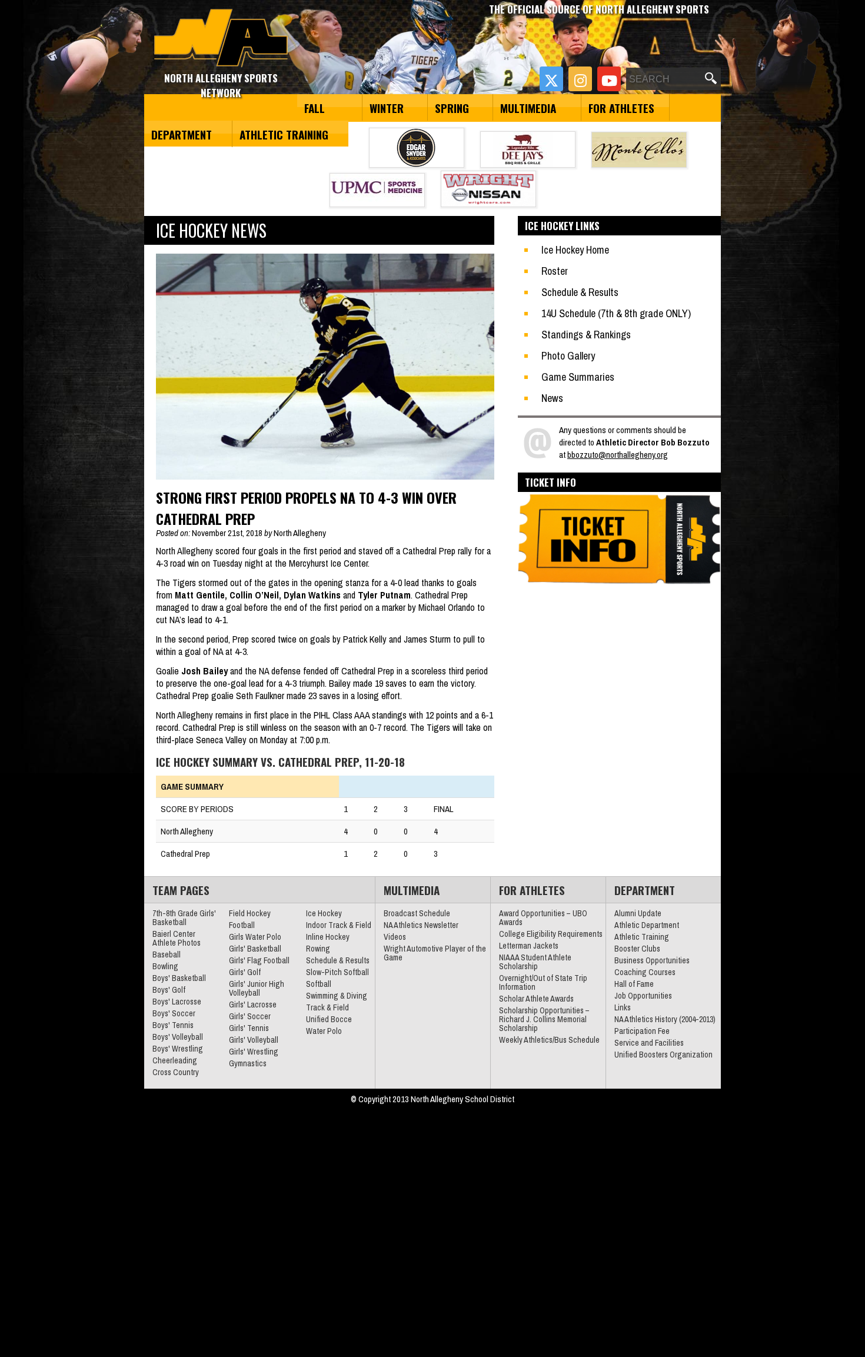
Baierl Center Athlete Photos (176, 938)
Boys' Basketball (179, 978)
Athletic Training (283, 134)
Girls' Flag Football (259, 960)
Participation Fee (642, 1031)
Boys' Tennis (173, 1025)
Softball (318, 984)
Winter (387, 107)
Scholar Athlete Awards (536, 998)
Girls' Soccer (250, 1016)
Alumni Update (637, 913)
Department (181, 134)
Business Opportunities (652, 960)
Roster (554, 271)
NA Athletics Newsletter (421, 925)
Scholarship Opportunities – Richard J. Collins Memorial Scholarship (544, 1019)
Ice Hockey (324, 913)
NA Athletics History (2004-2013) (665, 1019)
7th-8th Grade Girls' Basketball (184, 917)
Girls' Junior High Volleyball (256, 988)
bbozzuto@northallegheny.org (617, 454)
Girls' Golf (245, 972)
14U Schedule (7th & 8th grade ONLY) (616, 313)
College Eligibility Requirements (551, 934)
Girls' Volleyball (253, 1040)
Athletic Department (646, 925)
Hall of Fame (634, 984)
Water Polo (324, 1031)
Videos (395, 937)
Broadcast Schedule (417, 913)
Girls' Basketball (255, 948)
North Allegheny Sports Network (221, 38)
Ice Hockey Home (575, 249)
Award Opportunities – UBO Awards (543, 917)
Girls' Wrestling (253, 1051)
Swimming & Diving (336, 995)
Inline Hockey (328, 937)
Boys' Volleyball (177, 1037)
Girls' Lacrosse (253, 1004)
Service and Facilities (649, 1042)
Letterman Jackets (528, 945)
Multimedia (528, 107)
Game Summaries (577, 377)
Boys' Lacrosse (176, 1001)
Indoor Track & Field (338, 925)
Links (622, 1007)
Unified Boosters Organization (663, 1054)
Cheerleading (174, 1060)
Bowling (165, 966)
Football (242, 925)
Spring (452, 107)
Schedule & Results (579, 292)
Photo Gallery (568, 355)
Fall (314, 107)
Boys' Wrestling (177, 1048)
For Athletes (621, 107)
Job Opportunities (643, 995)
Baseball (166, 954)
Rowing (318, 948)
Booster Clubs (637, 948)
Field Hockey (250, 913)
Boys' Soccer (173, 1013)
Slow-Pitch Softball (337, 972)
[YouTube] (609, 78)
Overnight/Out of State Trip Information (543, 982)
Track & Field (327, 1007)
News (552, 398)
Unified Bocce (329, 1019)
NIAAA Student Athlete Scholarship (535, 962)
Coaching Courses (645, 972)
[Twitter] (551, 78)
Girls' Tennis (249, 1028)
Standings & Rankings (586, 334)
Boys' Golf (168, 990)
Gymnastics (248, 1063)
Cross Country (175, 1072)
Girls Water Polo (255, 937)
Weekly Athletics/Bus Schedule (549, 1040)
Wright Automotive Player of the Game (435, 953)
